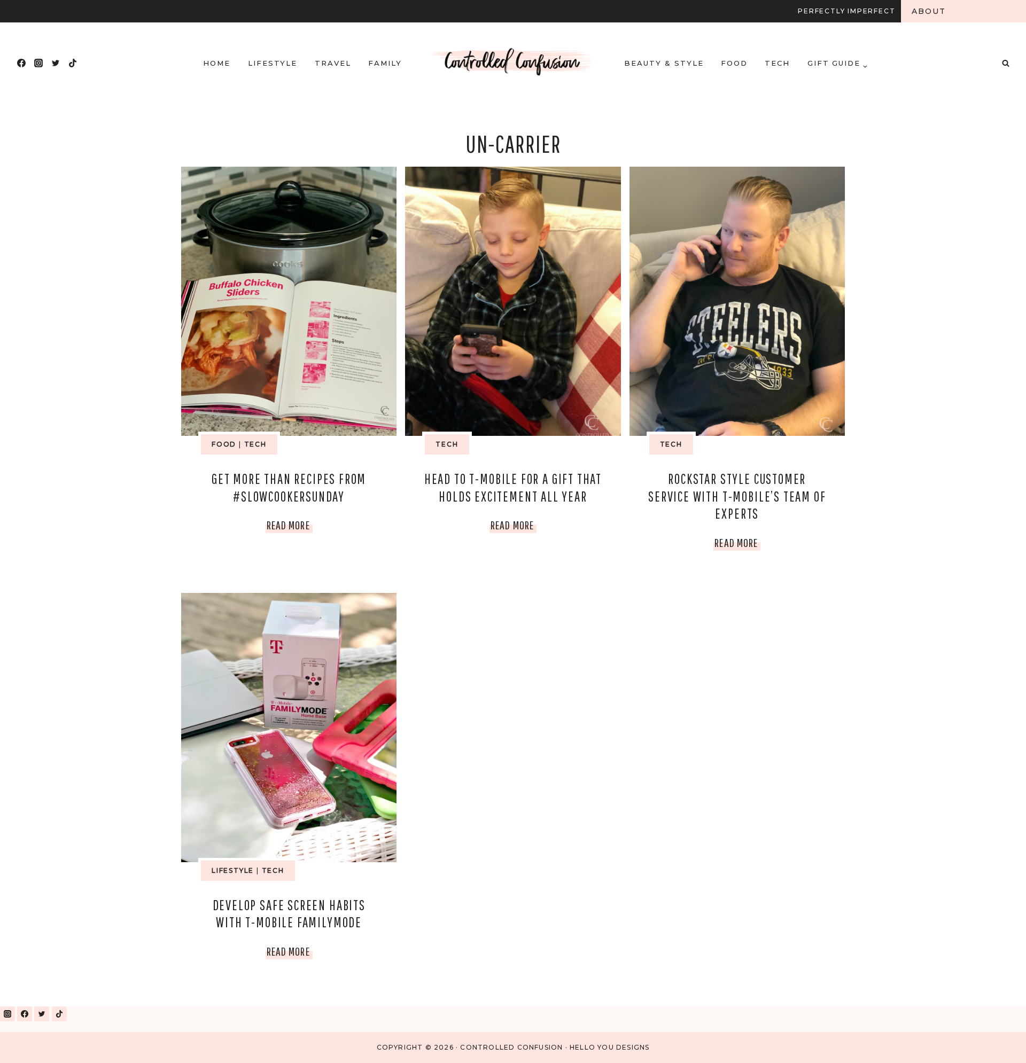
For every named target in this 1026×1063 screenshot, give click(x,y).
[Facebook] (21, 63)
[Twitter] (55, 63)
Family (385, 63)
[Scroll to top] (993, 1040)
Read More (290, 527)
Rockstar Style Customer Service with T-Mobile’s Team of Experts (737, 496)
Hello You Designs (609, 1047)
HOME (216, 63)
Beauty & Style (663, 63)
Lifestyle (273, 63)
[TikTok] (72, 63)
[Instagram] (38, 63)
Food (734, 63)
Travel (333, 63)
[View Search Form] (1005, 63)
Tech (777, 63)
